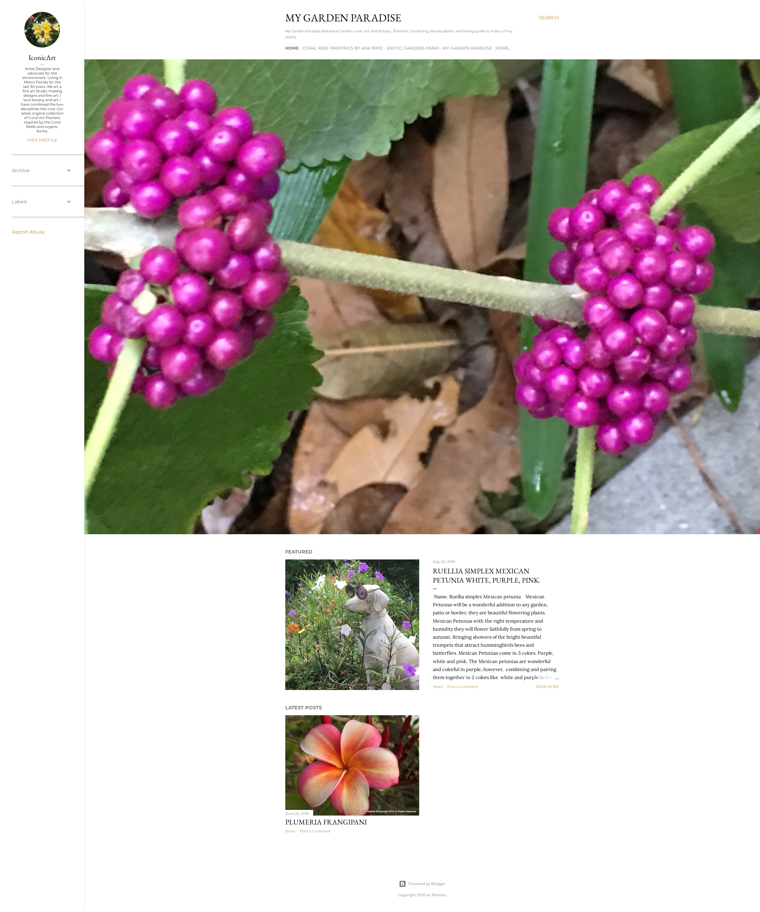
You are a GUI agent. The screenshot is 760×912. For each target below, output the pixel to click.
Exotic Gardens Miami (413, 48)
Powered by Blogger (426, 883)
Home (292, 48)
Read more (547, 686)
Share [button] (438, 686)
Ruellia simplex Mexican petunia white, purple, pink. (486, 575)
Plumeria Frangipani (326, 822)
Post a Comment (462, 686)
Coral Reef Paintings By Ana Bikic (342, 48)
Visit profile (42, 140)
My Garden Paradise (467, 48)
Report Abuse (28, 232)
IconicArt (42, 57)
